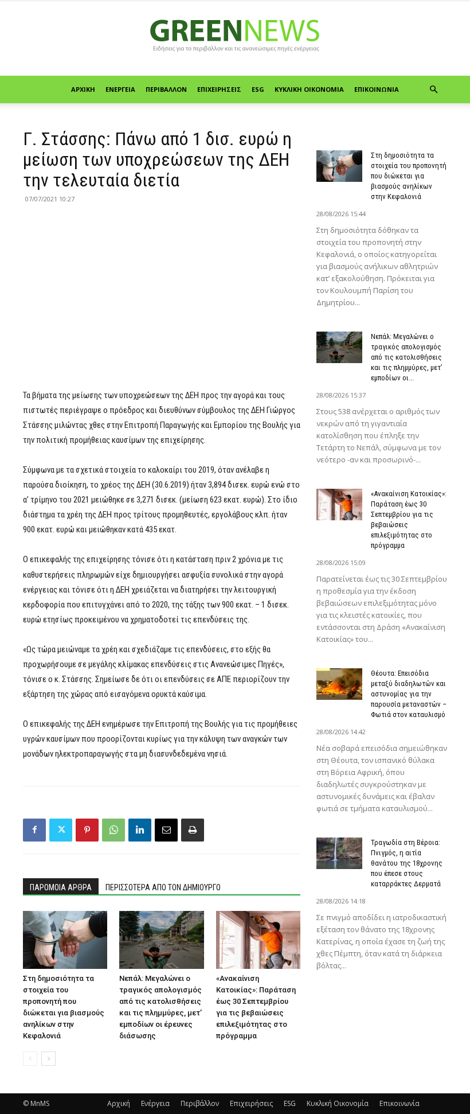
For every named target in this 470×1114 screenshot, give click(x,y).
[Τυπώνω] (192, 830)
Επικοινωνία (376, 89)
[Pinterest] (87, 830)
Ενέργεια (120, 89)
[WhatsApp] (113, 830)
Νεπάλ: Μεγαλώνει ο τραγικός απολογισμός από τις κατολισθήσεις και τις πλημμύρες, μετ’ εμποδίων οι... (406, 357)
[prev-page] (30, 1058)
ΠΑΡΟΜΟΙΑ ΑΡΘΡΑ (61, 887)
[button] (433, 89)
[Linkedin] (139, 830)
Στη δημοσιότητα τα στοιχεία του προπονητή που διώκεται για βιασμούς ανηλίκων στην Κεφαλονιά (408, 176)
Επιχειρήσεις (219, 89)
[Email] (166, 830)
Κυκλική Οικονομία (309, 89)
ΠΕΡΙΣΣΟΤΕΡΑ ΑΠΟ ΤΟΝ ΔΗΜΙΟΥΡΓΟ (163, 887)
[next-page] (48, 1058)
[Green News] (235, 39)
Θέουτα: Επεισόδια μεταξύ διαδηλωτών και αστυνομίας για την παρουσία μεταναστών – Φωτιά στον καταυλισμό (408, 694)
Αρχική (83, 89)
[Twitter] (60, 830)
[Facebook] (34, 830)
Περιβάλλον (166, 89)
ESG (258, 89)
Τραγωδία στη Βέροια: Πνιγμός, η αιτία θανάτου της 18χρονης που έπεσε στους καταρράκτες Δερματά (406, 863)
